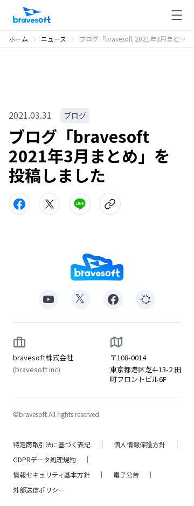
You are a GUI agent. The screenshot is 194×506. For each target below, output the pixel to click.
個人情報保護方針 (139, 444)
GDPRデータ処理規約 (44, 459)
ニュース (53, 38)
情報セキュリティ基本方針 (51, 474)
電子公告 (126, 474)
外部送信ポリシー (39, 490)
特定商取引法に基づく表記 (52, 444)
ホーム (18, 38)
